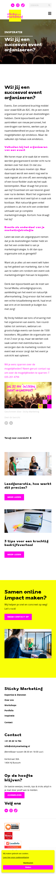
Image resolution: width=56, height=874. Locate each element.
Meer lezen (14, 497)
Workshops (10, 705)
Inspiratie (9, 715)
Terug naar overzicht (16, 438)
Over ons (9, 700)
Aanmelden (14, 795)
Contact (8, 722)
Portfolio (9, 710)
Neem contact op (18, 617)
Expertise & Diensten (15, 694)
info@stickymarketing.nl (17, 746)
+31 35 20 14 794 (12, 741)
